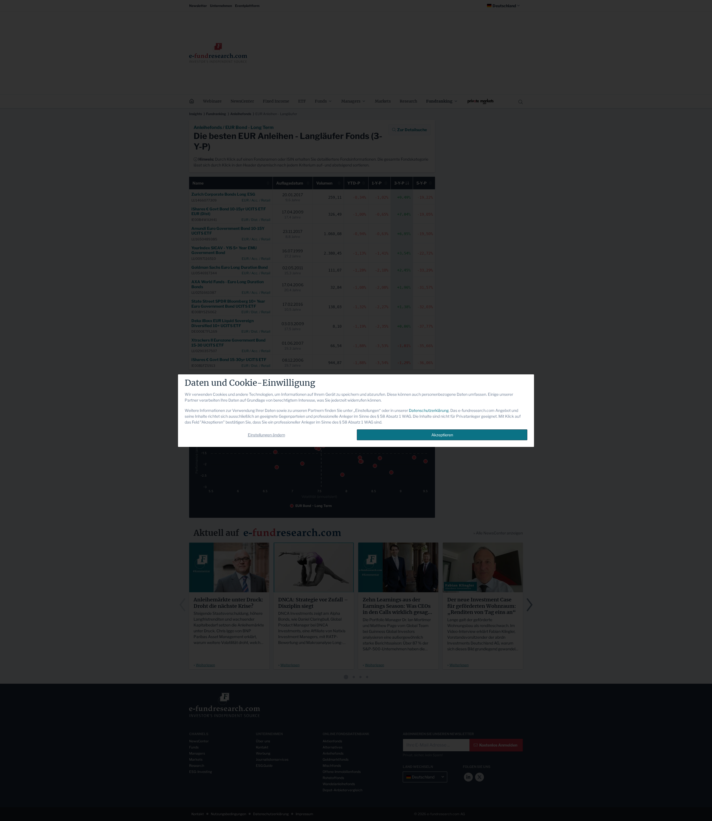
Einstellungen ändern (266, 434)
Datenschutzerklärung (429, 410)
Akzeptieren (442, 434)
